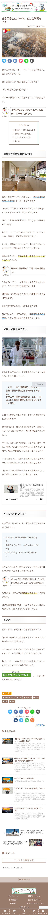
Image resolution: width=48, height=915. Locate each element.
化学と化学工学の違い (23, 134)
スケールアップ (10, 698)
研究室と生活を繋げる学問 (25, 130)
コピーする (39, 384)
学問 (37, 698)
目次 (21, 125)
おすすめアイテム (35, 900)
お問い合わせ (24, 907)
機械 (6, 701)
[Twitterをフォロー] (21, 720)
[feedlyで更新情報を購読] (27, 720)
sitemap (13, 903)
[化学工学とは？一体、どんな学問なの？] (15, 61)
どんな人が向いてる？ (23, 137)
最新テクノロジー (35, 896)
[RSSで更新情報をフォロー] (32, 720)
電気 (13, 701)
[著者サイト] (16, 720)
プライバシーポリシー (35, 903)
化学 (20, 698)
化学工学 (8, 693)
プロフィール (13, 896)
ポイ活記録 (13, 900)
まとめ (17, 141)
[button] (43, 481)
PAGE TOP (25, 880)
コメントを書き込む (24, 860)
